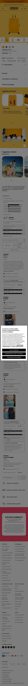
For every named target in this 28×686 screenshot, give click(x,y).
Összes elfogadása (14, 350)
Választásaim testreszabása (14, 357)
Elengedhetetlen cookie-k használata (14, 353)
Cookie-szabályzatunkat (17, 346)
